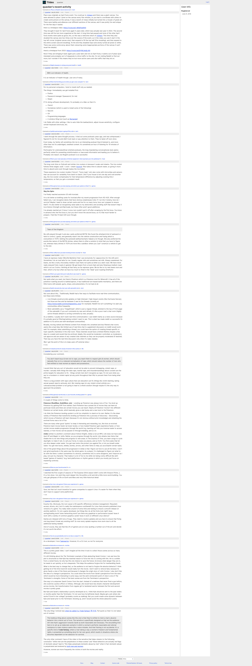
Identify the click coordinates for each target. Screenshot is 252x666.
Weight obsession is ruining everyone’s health (63, 65)
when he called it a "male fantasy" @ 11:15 (80, 611)
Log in (207, 2)
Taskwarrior (64, 541)
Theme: (120, 658)
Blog (92, 663)
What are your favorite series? (58, 467)
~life (82, 348)
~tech (73, 10)
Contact (102, 663)
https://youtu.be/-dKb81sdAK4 (74, 28)
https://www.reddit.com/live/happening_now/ (64, 304)
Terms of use (168, 663)
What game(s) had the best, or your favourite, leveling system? (68, 394)
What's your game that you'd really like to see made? (65, 274)
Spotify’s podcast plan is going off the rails (62, 131)
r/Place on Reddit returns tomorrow (60, 10)
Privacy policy (153, 663)
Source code (115, 663)
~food (103, 159)
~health (79, 65)
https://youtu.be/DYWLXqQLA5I (78, 51)
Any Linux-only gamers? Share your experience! (64, 484)
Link (62, 12)
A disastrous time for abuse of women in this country (65, 348)
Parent (67, 12)
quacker (60, 2)
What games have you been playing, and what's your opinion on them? (70, 186)
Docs (81, 663)
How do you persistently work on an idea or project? (65, 536)
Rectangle (73, 119)
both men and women (75, 646)
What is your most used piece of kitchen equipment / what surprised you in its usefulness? (75, 159)
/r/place (90, 15)
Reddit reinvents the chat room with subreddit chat (64, 288)
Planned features (131, 663)
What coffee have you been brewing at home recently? (65, 252)
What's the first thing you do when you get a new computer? (67, 82)
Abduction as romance (56, 545)
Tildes (50, 2)
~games (93, 186)
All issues (139, 663)
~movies (66, 545)
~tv (69, 467)
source (79, 167)
